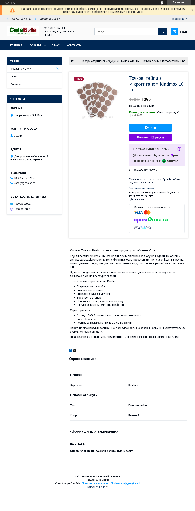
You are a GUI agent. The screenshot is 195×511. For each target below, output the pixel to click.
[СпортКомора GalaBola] (23, 35)
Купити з (143, 137)
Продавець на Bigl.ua (97, 480)
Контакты (74, 45)
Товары (35, 45)
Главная (16, 45)
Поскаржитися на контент (95, 483)
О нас (55, 45)
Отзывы (16, 84)
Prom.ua (115, 476)
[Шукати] (162, 31)
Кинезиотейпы (130, 61)
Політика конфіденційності (125, 483)
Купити (150, 127)
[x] (74, 350)
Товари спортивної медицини (100, 61)
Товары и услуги (21, 68)
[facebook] (70, 350)
